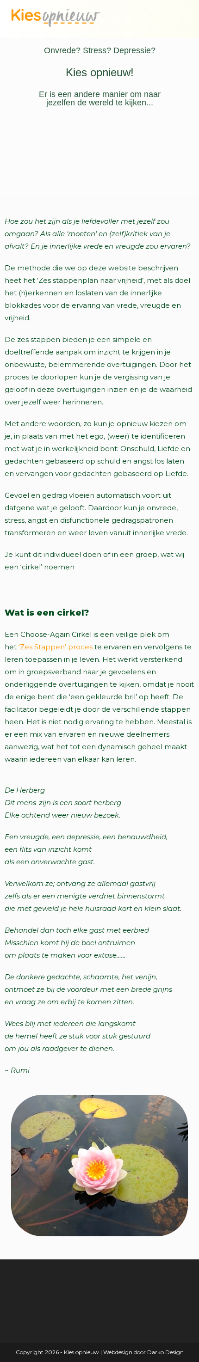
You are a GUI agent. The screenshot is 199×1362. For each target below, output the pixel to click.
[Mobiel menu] (180, 20)
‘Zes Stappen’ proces (56, 646)
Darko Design (165, 1352)
